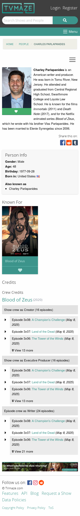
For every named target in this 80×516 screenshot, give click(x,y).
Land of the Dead (43, 331)
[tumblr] (75, 143)
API (24, 494)
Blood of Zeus (15, 261)
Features (10, 494)
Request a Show (56, 494)
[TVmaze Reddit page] (41, 483)
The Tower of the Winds (47, 338)
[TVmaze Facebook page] (29, 483)
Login (55, 8)
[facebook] (62, 143)
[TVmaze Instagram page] (35, 483)
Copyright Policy (13, 508)
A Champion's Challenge (48, 319)
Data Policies (14, 500)
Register (70, 8)
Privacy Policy (36, 508)
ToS (51, 508)
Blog (34, 494)
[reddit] (69, 143)
